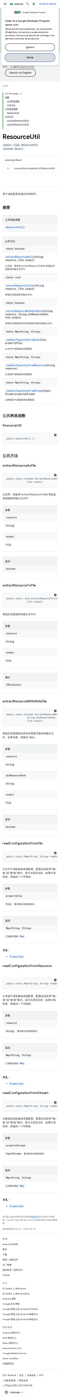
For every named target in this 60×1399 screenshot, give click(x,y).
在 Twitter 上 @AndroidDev (16, 1293)
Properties (16, 956)
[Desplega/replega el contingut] (21, 94)
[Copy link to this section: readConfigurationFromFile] (46, 844)
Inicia (30, 57)
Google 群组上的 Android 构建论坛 (20, 1314)
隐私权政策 (10, 1380)
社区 (21, 1375)
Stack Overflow (10, 1358)
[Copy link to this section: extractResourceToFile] (39, 586)
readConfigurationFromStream (24, 390)
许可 (41, 1375)
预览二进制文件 (10, 1259)
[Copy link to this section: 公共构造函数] (29, 416)
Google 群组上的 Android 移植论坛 (20, 1319)
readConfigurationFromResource (25, 365)
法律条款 (31, 1375)
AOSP (5, 86)
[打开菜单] (5, 4)
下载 (5, 1254)
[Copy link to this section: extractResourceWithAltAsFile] (50, 702)
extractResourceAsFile (20, 256)
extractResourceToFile (20, 285)
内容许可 (34, 1216)
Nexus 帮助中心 (10, 1343)
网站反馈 (23, 1380)
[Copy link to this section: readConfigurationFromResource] (6, 971)
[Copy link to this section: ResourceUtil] (24, 426)
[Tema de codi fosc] (55, 435)
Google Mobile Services (14, 1353)
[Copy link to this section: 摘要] (13, 208)
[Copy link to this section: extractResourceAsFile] (39, 466)
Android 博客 (9, 1298)
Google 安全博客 (11, 1303)
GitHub (6, 1275)
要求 (5, 1249)
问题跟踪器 (8, 1363)
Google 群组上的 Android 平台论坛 (20, 1309)
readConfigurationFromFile (23, 339)
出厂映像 (7, 1264)
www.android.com (12, 1348)
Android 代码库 (10, 1244)
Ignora (30, 47)
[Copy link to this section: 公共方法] (21, 456)
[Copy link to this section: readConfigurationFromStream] (51, 1093)
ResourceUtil (14, 227)
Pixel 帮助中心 (9, 1337)
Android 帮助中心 (11, 1332)
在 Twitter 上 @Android (14, 1288)
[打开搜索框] (28, 4)
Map (22, 936)
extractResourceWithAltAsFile (24, 311)
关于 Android (9, 1375)
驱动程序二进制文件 (13, 1269)
